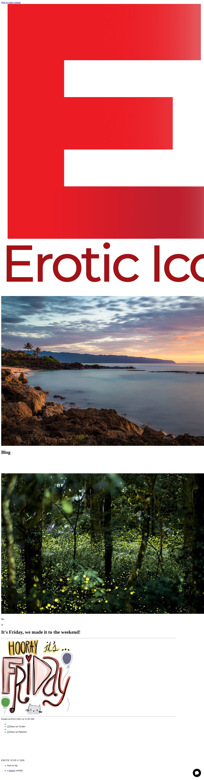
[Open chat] (197, 773)
